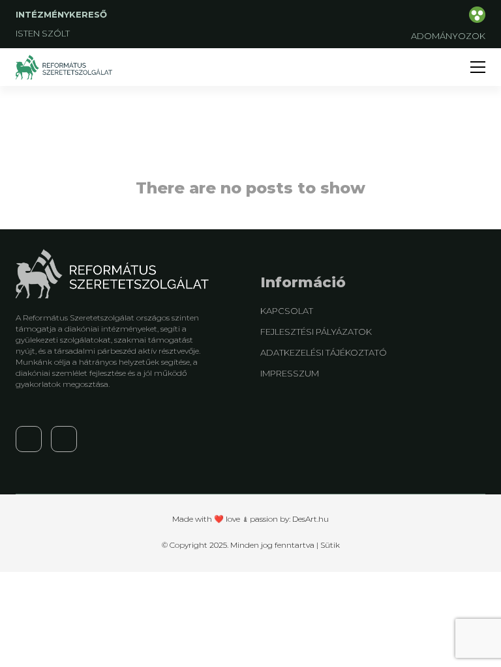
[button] (477, 67)
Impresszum (289, 373)
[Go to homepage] (65, 67)
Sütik (330, 545)
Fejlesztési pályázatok (316, 331)
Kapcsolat (286, 310)
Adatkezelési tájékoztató (323, 352)
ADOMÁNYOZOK (448, 36)
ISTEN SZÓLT (43, 33)
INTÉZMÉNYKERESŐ (63, 14)
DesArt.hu (310, 519)
